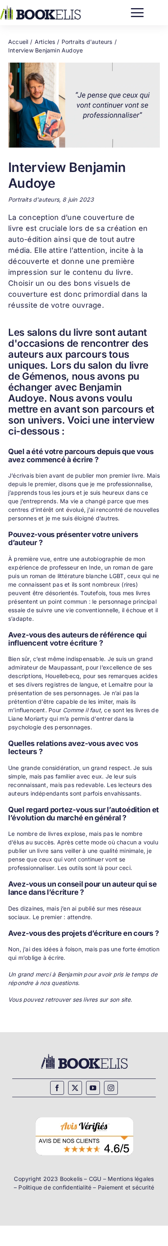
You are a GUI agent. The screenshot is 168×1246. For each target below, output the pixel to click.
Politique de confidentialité (54, 1187)
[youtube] (93, 1088)
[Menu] (137, 10)
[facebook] (57, 1088)
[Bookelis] (40, 8)
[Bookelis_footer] (84, 1055)
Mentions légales (131, 1178)
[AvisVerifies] (84, 1116)
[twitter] (75, 1088)
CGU (95, 1178)
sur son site (115, 999)
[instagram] (111, 1088)
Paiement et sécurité (126, 1187)
